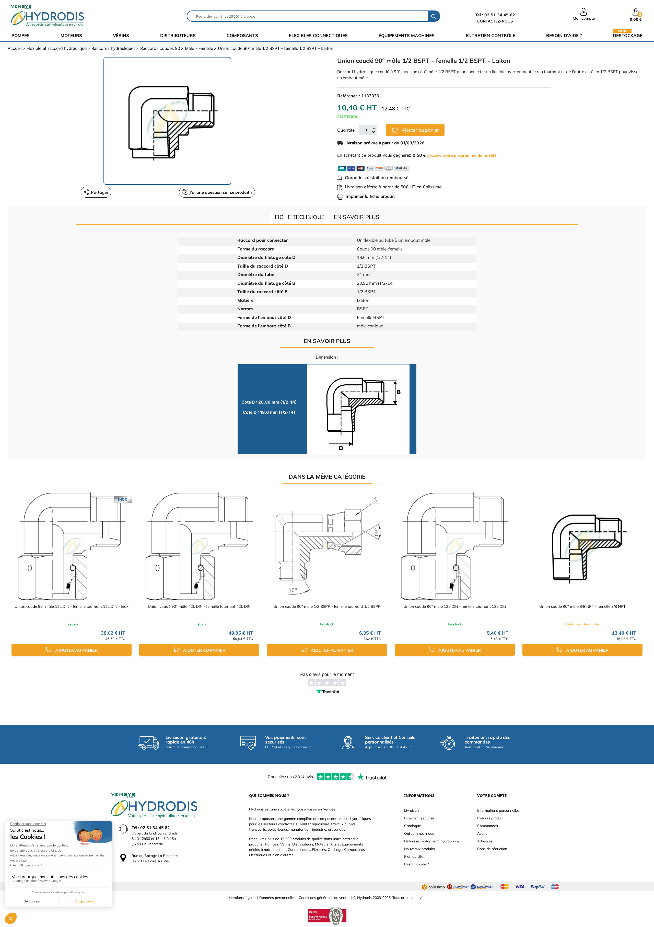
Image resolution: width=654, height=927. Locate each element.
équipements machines (407, 35)
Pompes (20, 35)
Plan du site (413, 856)
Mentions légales (242, 897)
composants (242, 35)
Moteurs (71, 35)
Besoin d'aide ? (564, 35)
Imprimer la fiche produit (370, 196)
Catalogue (412, 825)
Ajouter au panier (420, 130)
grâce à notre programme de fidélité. (462, 155)
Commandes (487, 825)
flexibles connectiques (318, 35)
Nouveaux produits (419, 848)
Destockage (628, 35)
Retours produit (490, 818)
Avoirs (482, 833)
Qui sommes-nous (419, 833)
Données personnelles (277, 897)
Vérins (121, 35)
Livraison (411, 810)
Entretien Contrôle (490, 35)
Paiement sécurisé (419, 818)
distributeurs (178, 35)
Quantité (346, 130)
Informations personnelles (498, 810)
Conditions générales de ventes (324, 897)
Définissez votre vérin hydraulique (431, 841)
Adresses (485, 841)
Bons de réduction (492, 848)
